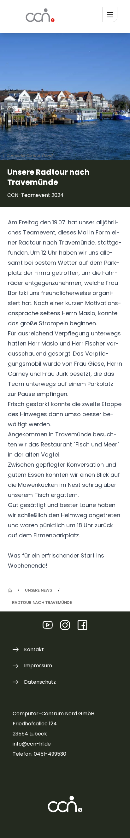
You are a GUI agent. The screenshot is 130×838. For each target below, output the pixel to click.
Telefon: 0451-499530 (39, 754)
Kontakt (34, 649)
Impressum (38, 665)
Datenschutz (40, 682)
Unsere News (38, 590)
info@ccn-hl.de (32, 743)
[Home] (10, 590)
